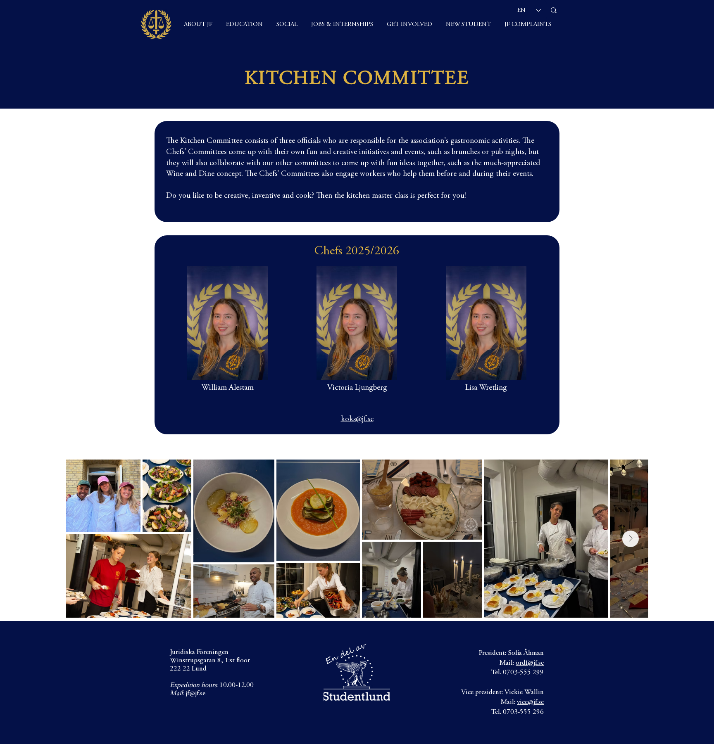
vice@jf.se (530, 702)
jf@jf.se (195, 693)
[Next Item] (630, 539)
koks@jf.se (357, 419)
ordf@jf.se (530, 663)
